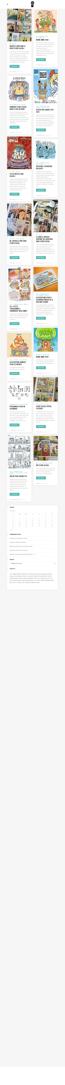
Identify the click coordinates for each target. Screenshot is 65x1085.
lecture (38, 578)
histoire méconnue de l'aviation (17, 578)
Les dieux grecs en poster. (21, 538)
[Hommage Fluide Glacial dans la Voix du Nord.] (19, 89)
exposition (31, 576)
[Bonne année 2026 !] (46, 21)
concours (12, 576)
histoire (49, 576)
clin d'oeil (38, 574)
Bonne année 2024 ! (42, 357)
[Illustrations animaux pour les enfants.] (19, 345)
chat (27, 574)
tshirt (23, 582)
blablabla (24, 574)
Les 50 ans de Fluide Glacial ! (17, 175)
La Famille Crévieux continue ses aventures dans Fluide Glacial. (44, 239)
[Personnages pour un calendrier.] (19, 392)
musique (27, 580)
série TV (14, 582)
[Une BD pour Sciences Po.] (19, 451)
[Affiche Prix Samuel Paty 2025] (46, 86)
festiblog (36, 576)
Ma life (11, 580)
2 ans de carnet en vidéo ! (27, 546)
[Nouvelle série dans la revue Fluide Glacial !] (19, 25)
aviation (14, 574)
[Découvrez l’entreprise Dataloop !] (46, 149)
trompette (19, 582)
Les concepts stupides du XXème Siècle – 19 (24, 554)
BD (20, 574)
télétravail (27, 582)
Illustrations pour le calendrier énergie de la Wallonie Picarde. (44, 299)
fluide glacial (41, 576)
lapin (35, 578)
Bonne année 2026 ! (42, 39)
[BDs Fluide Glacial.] (46, 448)
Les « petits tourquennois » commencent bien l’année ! (19, 308)
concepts (50, 574)
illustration (26, 578)
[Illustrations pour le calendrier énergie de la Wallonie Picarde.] (46, 279)
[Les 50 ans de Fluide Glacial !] (19, 153)
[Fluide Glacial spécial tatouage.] (46, 389)
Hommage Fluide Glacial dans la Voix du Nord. (18, 108)
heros (46, 576)
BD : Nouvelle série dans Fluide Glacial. (18, 242)
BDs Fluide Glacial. (42, 465)
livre (51, 578)
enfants (24, 576)
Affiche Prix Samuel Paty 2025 (45, 110)
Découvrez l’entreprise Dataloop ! (44, 167)
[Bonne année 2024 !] (46, 339)
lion (49, 578)
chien (30, 574)
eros (27, 576)
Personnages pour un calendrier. (17, 407)
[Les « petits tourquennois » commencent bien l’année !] (19, 284)
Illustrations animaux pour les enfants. (18, 363)
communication (44, 574)
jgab (11, 554)
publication (43, 580)
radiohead (48, 580)
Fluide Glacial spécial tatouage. (44, 407)
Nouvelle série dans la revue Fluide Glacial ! (18, 47)
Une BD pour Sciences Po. (18, 476)
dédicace (20, 576)
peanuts (38, 580)
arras (11, 574)
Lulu (10, 542)
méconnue (31, 580)
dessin (15, 576)
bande (18, 574)
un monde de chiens (34, 582)
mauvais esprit (21, 580)
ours (35, 580)
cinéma (33, 574)
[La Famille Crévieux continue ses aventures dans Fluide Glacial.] (46, 216)
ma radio (15, 580)
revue (52, 580)
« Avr (11, 530)
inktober (31, 578)
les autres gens (43, 578)
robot (11, 582)
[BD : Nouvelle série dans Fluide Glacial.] (19, 220)
